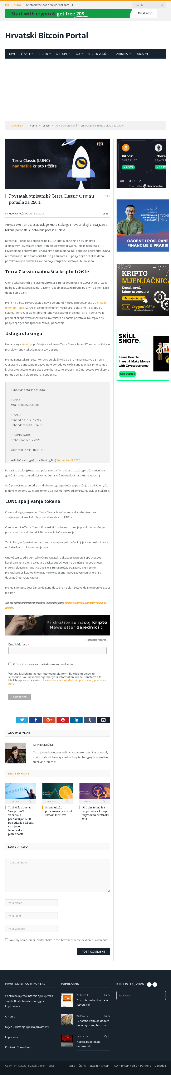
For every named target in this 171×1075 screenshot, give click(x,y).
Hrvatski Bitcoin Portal (46, 35)
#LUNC (41, 450)
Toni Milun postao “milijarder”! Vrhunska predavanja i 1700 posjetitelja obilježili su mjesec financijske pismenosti (21, 821)
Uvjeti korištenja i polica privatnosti (27, 1027)
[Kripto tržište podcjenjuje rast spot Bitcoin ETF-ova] (57, 793)
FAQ (77, 54)
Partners (121, 54)
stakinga (27, 344)
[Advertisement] (85, 90)
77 (108, 994)
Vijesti (106, 213)
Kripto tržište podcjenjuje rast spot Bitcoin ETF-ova (51, 5)
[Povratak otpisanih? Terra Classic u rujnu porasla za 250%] (57, 164)
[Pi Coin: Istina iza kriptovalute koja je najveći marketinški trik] (94, 793)
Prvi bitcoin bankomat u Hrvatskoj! (92, 1002)
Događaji (142, 54)
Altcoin (61, 54)
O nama (10, 1016)
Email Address (19, 645)
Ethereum (163, 156)
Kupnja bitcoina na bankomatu (88, 1044)
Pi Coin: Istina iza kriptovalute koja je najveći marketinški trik (95, 813)
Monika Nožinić (18, 213)
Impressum (12, 1037)
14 (108, 1036)
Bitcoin (43, 54)
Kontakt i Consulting (17, 1047)
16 (108, 1015)
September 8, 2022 (68, 460)
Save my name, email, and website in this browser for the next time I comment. (58, 940)
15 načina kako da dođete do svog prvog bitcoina (93, 1023)
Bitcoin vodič (97, 54)
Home (12, 54)
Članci (25, 54)
